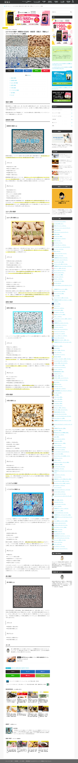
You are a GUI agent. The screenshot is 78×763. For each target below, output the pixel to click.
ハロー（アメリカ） (58, 352)
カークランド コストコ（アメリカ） (61, 380)
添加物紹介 (56, 2)
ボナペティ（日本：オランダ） (60, 268)
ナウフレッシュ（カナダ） (59, 434)
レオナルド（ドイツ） (58, 386)
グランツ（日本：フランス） (59, 350)
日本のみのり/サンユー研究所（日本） (61, 432)
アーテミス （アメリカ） (59, 249)
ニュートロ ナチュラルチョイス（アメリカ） (62, 416)
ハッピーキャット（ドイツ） (59, 354)
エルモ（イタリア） (58, 320)
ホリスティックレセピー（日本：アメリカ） (62, 358)
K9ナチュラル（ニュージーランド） (61, 329)
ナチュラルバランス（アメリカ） (60, 414)
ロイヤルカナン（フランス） (59, 485)
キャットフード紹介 (37, 2)
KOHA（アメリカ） (58, 384)
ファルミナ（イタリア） (58, 327)
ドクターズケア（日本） (58, 310)
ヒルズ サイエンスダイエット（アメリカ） (62, 489)
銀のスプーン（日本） (58, 346)
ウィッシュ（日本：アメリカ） (60, 540)
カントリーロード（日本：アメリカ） (61, 297)
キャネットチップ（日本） (59, 281)
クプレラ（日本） (57, 303)
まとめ (12, 95)
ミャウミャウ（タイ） (58, 405)
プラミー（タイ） (57, 460)
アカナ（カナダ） (57, 230)
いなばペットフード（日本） (59, 365)
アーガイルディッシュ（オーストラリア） (62, 247)
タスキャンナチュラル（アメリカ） (61, 525)
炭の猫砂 (12, 92)
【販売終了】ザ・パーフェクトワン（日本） (62, 514)
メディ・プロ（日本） (58, 399)
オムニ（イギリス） (58, 445)
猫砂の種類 (13, 78)
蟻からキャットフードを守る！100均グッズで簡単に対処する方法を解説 (65, 167)
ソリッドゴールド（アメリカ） (60, 504)
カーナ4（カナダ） (57, 283)
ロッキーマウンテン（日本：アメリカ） (61, 481)
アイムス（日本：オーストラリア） (61, 363)
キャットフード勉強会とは (26, 2)
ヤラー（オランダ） (58, 544)
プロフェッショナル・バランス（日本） (61, 462)
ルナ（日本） (56, 394)
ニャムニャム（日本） (58, 441)
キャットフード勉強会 (40, 761)
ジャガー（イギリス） (58, 369)
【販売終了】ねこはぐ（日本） (60, 428)
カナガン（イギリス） (58, 278)
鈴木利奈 (15, 728)
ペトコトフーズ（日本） (58, 453)
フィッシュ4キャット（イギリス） (60, 335)
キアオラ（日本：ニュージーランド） (61, 377)
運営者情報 (68, 2)
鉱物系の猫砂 (13, 80)
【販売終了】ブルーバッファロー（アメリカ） (63, 266)
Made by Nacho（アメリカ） (59, 411)
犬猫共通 (54, 119)
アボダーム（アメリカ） (58, 255)
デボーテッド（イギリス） (59, 308)
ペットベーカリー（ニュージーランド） (61, 451)
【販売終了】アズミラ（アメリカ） (61, 257)
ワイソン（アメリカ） (58, 542)
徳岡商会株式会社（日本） (59, 371)
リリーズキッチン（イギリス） (60, 388)
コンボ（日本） (57, 295)
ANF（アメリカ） (57, 240)
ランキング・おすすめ (56, 116)
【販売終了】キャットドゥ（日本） (61, 289)
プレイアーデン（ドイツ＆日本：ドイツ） (62, 455)
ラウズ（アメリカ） (58, 476)
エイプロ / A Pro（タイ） (59, 223)
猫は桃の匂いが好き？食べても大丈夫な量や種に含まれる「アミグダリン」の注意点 (65, 173)
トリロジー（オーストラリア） (60, 523)
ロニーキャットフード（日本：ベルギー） (62, 483)
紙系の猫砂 (13, 85)
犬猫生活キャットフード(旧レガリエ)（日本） (63, 479)
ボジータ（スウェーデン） (59, 272)
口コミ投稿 (62, 2)
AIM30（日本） (57, 234)
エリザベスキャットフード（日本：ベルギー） (63, 318)
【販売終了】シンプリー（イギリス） (61, 508)
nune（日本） (56, 436)
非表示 (29, 75)
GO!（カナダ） (57, 348)
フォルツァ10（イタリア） (59, 337)
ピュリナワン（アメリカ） (59, 468)
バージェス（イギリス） (58, 276)
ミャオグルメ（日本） (58, 403)
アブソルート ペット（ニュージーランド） (62, 227)
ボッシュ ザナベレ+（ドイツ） (60, 270)
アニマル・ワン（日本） (58, 510)
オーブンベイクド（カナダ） (59, 449)
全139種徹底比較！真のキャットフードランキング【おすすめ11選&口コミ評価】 (65, 161)
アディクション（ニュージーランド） (61, 232)
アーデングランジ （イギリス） (60, 244)
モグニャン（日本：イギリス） (60, 407)
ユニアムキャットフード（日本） (60, 527)
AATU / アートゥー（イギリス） (60, 225)
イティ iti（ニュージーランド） (60, 367)
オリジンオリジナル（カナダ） (60, 447)
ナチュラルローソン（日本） (59, 418)
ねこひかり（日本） (58, 430)
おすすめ (13, 668)
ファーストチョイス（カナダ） (60, 221)
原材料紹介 (50, 2)
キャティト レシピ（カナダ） (59, 291)
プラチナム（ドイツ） (58, 458)
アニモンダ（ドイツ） (58, 242)
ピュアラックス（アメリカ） (59, 466)
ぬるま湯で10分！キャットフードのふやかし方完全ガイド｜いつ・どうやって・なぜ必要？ (65, 156)
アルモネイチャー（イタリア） (60, 238)
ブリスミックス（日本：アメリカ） (61, 264)
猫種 (53, 125)
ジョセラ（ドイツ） (58, 373)
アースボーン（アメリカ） (59, 312)
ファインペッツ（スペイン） (59, 331)
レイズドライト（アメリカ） (59, 474)
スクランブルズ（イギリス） (59, 491)
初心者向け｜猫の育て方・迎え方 (22, 668)
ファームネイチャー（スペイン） (60, 325)
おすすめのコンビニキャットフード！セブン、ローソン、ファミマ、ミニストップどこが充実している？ (65, 179)
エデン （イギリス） (58, 316)
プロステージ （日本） (58, 464)
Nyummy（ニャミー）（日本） (60, 443)
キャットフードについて (57, 109)
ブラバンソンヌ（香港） (58, 274)
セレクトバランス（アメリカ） (60, 493)
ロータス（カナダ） (58, 392)
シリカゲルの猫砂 (14, 90)
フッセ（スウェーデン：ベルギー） (61, 360)
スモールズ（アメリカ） (58, 502)
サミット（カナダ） (58, 506)
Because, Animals (57, 356)
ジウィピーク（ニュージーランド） (61, 548)
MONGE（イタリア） (58, 531)
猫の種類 (44, 2)
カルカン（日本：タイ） (58, 375)
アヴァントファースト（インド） (60, 253)
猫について (9, 668)
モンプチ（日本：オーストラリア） (61, 409)
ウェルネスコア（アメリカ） (59, 533)
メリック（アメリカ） (58, 401)
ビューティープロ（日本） (59, 261)
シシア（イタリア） (58, 487)
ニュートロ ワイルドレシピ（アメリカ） (62, 537)
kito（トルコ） (57, 382)
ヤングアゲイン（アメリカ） (59, 546)
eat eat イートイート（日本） (60, 314)
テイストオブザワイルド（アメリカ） (61, 512)
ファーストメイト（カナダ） (59, 333)
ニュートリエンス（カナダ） (59, 438)
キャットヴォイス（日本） (59, 293)
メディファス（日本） (58, 397)
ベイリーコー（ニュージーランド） (61, 259)
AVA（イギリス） (57, 251)
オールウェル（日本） (58, 236)
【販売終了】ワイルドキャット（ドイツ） (62, 535)
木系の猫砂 (13, 87)
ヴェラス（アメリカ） (58, 529)
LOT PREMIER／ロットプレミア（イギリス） (63, 390)
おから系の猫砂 (14, 82)
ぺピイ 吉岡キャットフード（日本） (61, 520)
